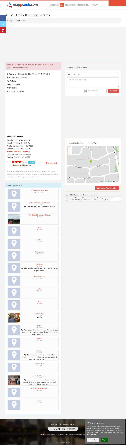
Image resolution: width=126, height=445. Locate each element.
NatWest (39, 351)
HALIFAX (39, 338)
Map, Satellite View (76, 143)
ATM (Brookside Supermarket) (39, 202)
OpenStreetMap (106, 182)
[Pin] (3, 30)
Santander (39, 264)
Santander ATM (39, 276)
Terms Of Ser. (83, 5)
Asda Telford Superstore (39, 376)
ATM (39, 227)
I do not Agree (93, 440)
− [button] (70, 152)
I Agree (104, 440)
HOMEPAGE (54, 5)
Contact (94, 5)
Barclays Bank (39, 313)
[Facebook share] (3, 18)
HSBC (39, 326)
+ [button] (70, 149)
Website (12, 80)
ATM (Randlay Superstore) (39, 190)
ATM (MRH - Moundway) (39, 388)
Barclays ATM (39, 363)
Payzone (39, 239)
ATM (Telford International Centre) (39, 215)
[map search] (22, 4)
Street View (93, 143)
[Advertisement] (63, 44)
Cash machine (39, 252)
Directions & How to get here (107, 188)
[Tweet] (3, 24)
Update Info (52, 163)
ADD (62, 5)
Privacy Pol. (70, 5)
